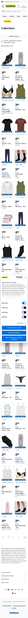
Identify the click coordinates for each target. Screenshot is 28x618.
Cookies (14, 608)
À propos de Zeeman (7, 576)
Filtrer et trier (15, 36)
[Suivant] (25, 537)
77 (19, 537)
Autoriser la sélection (14, 332)
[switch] (24, 307)
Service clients (5, 572)
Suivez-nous (5, 582)
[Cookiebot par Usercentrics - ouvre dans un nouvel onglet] (16, 277)
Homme (12, 16)
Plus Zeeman (5, 579)
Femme (4, 16)
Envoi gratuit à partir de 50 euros (11, 1)
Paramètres (20, 323)
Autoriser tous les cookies (14, 327)
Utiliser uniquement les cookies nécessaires (14, 338)
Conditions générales (19, 605)
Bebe (18, 16)
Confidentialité (6, 605)
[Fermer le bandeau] (25, 277)
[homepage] (10, 6)
